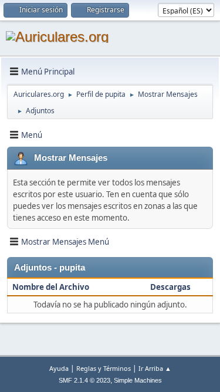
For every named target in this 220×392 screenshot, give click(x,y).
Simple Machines (138, 380)
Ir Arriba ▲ (154, 368)
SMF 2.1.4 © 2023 (84, 380)
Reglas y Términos (103, 368)
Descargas (170, 287)
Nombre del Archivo (51, 287)
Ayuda (59, 368)
